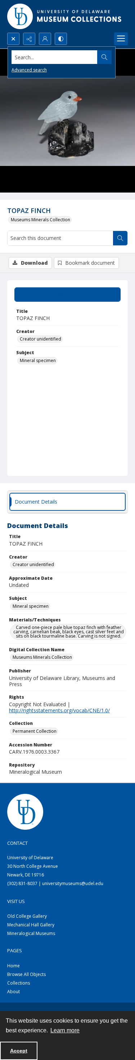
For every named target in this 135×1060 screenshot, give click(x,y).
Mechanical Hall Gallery (30, 925)
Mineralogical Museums (31, 933)
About (13, 992)
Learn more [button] (65, 1030)
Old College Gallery (27, 916)
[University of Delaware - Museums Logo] (64, 16)
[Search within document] (120, 238)
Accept (18, 1051)
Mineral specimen (38, 360)
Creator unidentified (40, 339)
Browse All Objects (26, 974)
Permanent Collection (35, 731)
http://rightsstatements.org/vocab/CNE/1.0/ (59, 710)
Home (13, 966)
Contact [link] (17, 843)
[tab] (67, 294)
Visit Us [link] (16, 901)
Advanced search (29, 70)
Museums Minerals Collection (40, 220)
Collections (18, 983)
